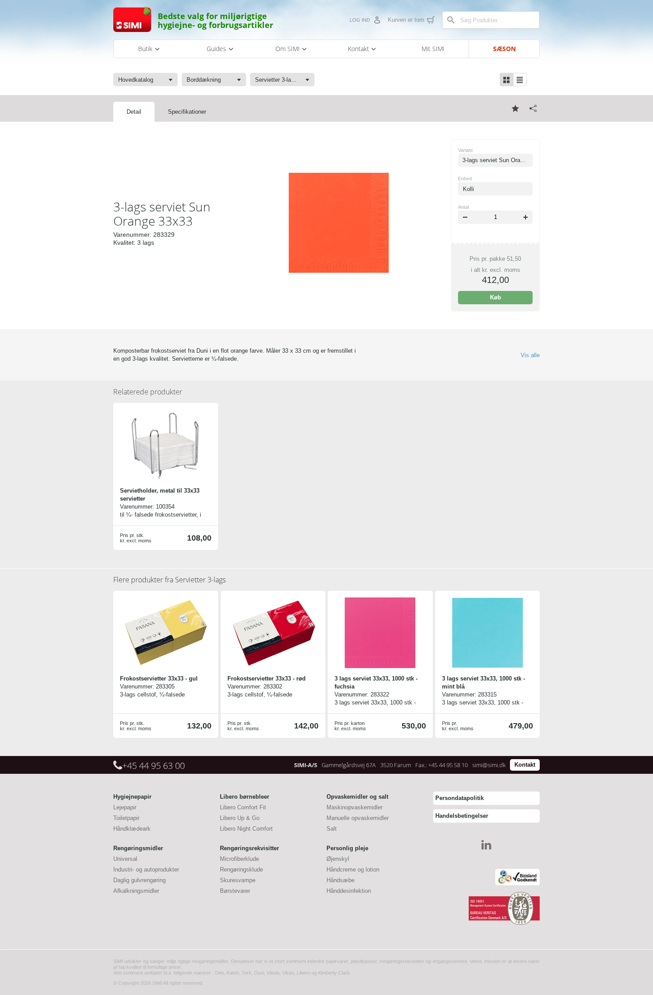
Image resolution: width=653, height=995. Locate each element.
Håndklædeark (132, 828)
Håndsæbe (340, 880)
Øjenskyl (337, 859)
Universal (125, 859)
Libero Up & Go (239, 818)
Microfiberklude (239, 859)
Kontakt (524, 764)
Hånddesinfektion (348, 891)
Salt (331, 828)
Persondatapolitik (459, 798)
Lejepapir (124, 807)
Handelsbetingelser (461, 815)
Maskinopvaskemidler (354, 807)
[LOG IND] (376, 20)
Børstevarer (235, 891)
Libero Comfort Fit (243, 807)
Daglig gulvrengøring (139, 880)
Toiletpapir (126, 818)
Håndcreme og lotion (352, 869)
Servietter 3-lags (169, 580)
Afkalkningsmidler (136, 891)
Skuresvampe (237, 880)
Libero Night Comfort (246, 828)
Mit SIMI (433, 48)
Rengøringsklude (241, 869)
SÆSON (504, 48)
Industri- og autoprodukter (146, 869)
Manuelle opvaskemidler (357, 818)
